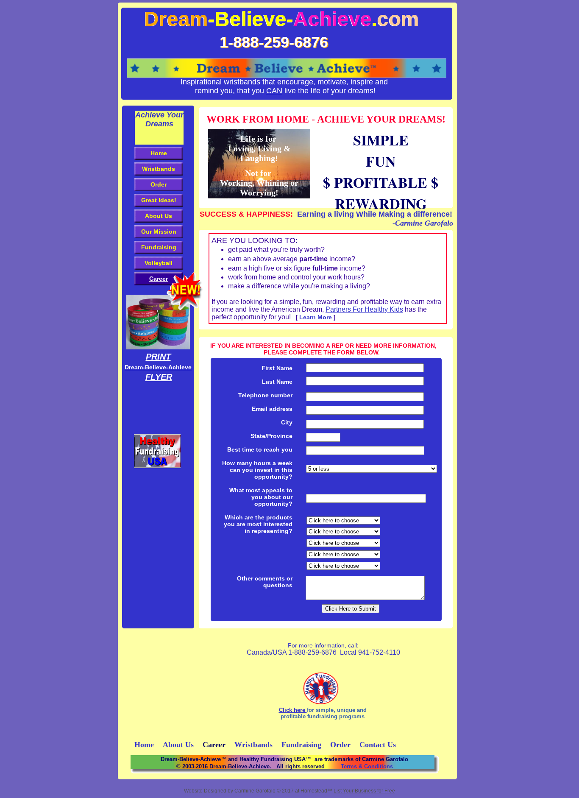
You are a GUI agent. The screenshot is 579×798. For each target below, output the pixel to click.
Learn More (315, 317)
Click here (293, 710)
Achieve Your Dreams (159, 119)
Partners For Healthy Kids (364, 309)
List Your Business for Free (364, 791)
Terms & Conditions (367, 766)
